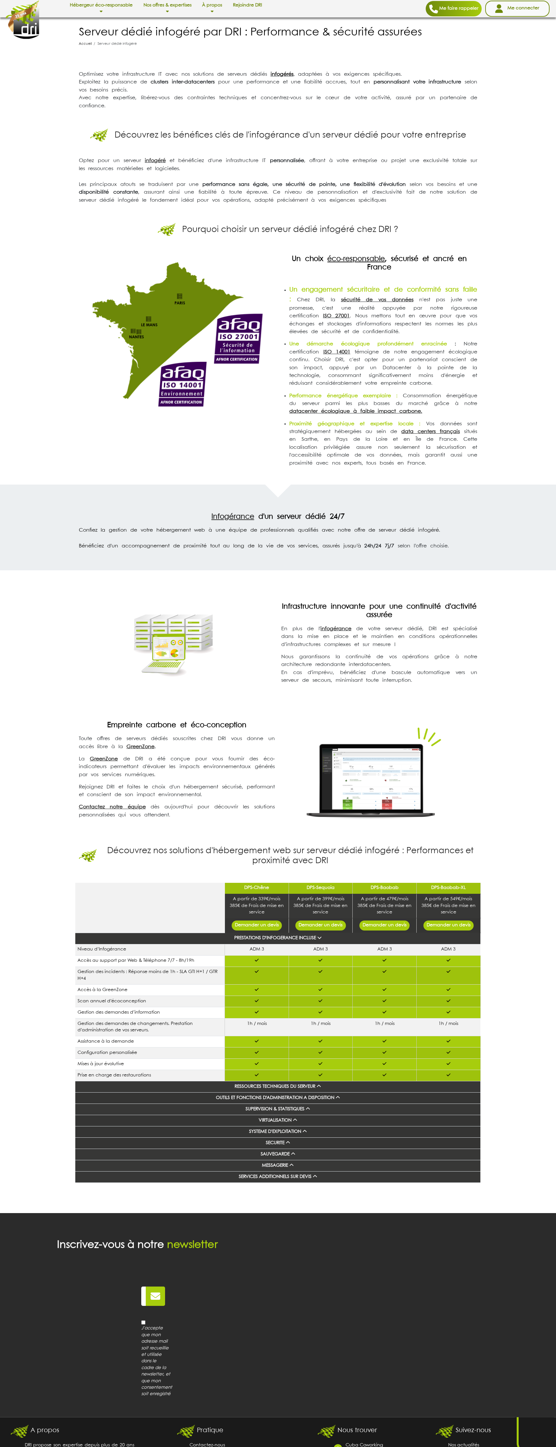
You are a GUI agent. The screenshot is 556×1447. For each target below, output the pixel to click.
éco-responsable (356, 259)
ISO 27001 (336, 316)
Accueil (85, 43)
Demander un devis (257, 925)
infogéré (155, 160)
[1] (155, 1296)
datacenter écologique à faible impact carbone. (355, 411)
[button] (101, 8)
